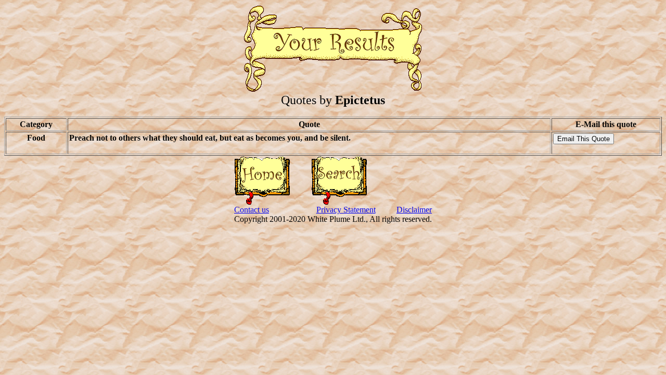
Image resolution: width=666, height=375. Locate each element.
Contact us (251, 209)
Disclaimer (414, 209)
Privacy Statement (346, 209)
